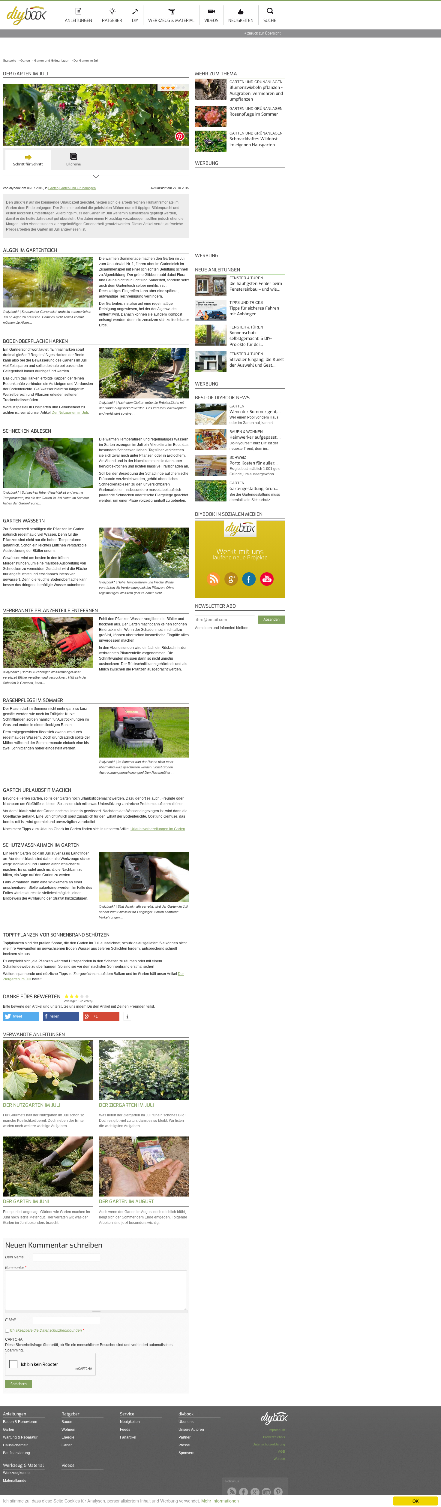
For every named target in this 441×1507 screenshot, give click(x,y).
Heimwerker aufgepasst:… (255, 437)
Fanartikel (128, 1437)
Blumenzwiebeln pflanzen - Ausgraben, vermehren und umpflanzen (256, 93)
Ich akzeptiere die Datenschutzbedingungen (46, 1330)
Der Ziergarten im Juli (126, 1105)
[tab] (28, 160)
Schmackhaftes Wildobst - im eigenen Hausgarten (255, 142)
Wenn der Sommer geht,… (255, 412)
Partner (184, 1437)
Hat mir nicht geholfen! (66, 996)
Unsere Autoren (191, 1429)
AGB (281, 1451)
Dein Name (14, 1257)
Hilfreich (82, 996)
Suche (269, 20)
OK (415, 1501)
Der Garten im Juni (26, 1201)
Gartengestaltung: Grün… (254, 489)
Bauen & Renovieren (20, 1422)
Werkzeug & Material (171, 20)
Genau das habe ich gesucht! (87, 996)
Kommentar (15, 1268)
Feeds (125, 1429)
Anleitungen (78, 20)
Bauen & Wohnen (246, 432)
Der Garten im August (126, 1201)
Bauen (67, 1422)
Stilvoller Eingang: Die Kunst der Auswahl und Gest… (257, 362)
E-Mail (10, 1320)
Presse (184, 1445)
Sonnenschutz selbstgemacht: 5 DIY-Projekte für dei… (251, 338)
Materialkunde (14, 1480)
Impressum (276, 1430)
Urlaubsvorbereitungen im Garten (157, 829)
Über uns (186, 1422)
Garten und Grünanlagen (77, 188)
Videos (211, 20)
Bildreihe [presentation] (73, 164)
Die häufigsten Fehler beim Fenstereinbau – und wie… (256, 286)
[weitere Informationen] (127, 1016)
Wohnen (68, 1429)
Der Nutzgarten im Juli (70, 412)
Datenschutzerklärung (269, 1444)
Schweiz (238, 457)
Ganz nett (71, 996)
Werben (279, 1458)
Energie (68, 1437)
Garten (53, 188)
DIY (135, 20)
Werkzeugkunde (16, 1473)
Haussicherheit (15, 1445)
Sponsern (186, 1453)
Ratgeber (112, 20)
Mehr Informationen (220, 1500)
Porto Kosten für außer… (254, 463)
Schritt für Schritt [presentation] (28, 164)
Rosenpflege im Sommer (254, 114)
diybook (186, 1414)
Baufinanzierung (16, 1453)
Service (127, 1414)
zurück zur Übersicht (263, 33)
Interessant (77, 996)
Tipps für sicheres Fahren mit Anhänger (254, 311)
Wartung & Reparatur (20, 1437)
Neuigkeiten (241, 20)
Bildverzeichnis (274, 1437)
